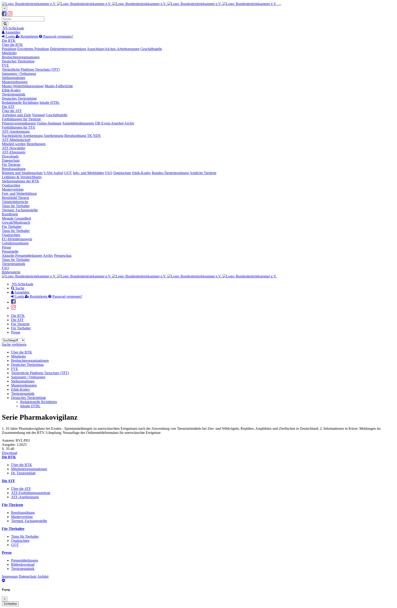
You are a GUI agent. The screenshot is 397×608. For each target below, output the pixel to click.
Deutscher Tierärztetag (18, 61)
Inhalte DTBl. (50, 103)
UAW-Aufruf (53, 173)
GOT (68, 173)
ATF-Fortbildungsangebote (30, 493)
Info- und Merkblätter (88, 173)
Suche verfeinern (14, 344)
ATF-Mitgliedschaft (16, 140)
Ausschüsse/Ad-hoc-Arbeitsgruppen (113, 49)
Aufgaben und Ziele (16, 115)
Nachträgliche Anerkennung (22, 136)
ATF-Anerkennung (16, 131)
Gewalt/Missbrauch (16, 222)
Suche (19, 288)
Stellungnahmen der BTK (20, 181)
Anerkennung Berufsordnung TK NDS (72, 136)
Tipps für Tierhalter (16, 206)
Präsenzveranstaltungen (19, 123)
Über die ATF (12, 111)
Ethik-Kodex (11, 90)
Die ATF (8, 107)
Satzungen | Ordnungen (19, 74)
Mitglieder (9, 53)
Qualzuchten (11, 185)
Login (10, 36)
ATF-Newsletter (13, 148)
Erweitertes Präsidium (33, 49)
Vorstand (38, 115)
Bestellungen (36, 144)
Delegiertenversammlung (68, 49)
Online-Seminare (49, 123)
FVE (5, 65)
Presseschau (62, 255)
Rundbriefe (10, 214)
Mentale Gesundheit (16, 218)
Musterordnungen (15, 82)
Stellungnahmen (13, 78)
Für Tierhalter (12, 227)
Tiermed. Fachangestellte (20, 210)
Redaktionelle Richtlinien (20, 103)
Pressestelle (10, 251)
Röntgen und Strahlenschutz (22, 173)
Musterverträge (13, 189)
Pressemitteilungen (24, 560)
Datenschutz (11, 160)
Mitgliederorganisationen (29, 469)
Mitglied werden (14, 144)
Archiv (129, 123)
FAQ (108, 173)
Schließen (10, 603)
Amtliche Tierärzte (203, 173)
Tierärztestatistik (13, 94)
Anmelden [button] (12, 32)
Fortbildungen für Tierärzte (21, 119)
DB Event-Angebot (109, 123)
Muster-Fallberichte (59, 86)
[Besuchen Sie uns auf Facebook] (5, 14)
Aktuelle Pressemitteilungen (22, 255)
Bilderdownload (22, 564)
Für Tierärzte (11, 165)
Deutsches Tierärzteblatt (19, 98)
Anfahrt (42, 576)
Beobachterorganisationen (21, 57)
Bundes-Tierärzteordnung (170, 173)
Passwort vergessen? (57, 36)
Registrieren (29, 36)
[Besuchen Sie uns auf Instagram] (10, 14)
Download (9, 453)
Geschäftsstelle (151, 49)
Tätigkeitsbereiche (15, 202)
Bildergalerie (11, 272)
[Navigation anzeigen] (279, 5)
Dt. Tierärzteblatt (23, 473)
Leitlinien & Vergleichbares (22, 177)
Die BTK (9, 40)
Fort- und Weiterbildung (19, 193)
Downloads (10, 156)
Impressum (10, 576)
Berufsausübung (14, 169)
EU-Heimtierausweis (17, 239)
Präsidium (9, 49)
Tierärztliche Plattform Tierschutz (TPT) (31, 69)
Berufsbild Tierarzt (15, 198)
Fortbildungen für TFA (18, 127)
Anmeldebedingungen (78, 123)
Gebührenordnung (15, 243)
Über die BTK (12, 45)
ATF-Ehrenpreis (13, 152)
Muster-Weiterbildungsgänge (23, 86)
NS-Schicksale (13, 28)
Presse (6, 247)
